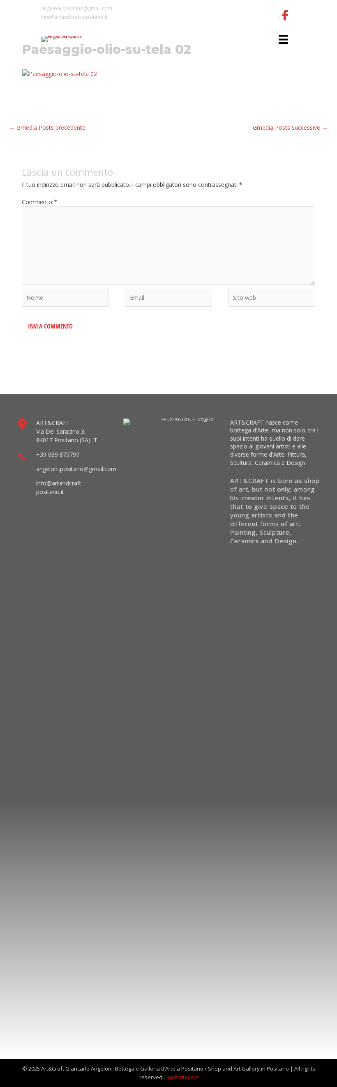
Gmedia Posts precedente (47, 127)
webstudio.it (183, 1077)
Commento (39, 202)
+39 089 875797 (57, 454)
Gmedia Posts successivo (290, 127)
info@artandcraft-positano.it (74, 17)
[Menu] (283, 39)
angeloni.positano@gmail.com (76, 8)
